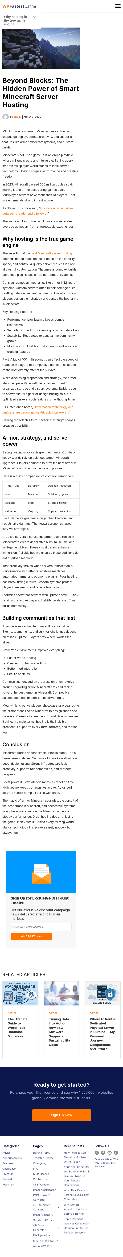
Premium (7, 1174)
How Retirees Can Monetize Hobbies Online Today (75, 1157)
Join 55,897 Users (31, 936)
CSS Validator (41, 1184)
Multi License (41, 1174)
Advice (12, 1012)
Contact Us (40, 1179)
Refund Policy (41, 1152)
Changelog (39, 1163)
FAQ (35, 1168)
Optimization (9, 1168)
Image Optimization (44, 1189)
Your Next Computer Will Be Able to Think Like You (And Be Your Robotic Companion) (77, 1176)
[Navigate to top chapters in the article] (35, 17)
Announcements (12, 1158)
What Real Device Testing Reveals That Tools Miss (76, 1195)
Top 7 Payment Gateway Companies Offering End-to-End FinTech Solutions (76, 1225)
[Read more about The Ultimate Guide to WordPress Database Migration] (20, 993)
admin (17, 116)
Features (7, 1163)
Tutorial (7, 1179)
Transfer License (43, 1158)
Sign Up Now (61, 1115)
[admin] (5, 116)
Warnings (8, 1184)
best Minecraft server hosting (51, 253)
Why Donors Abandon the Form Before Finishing (75, 1209)
